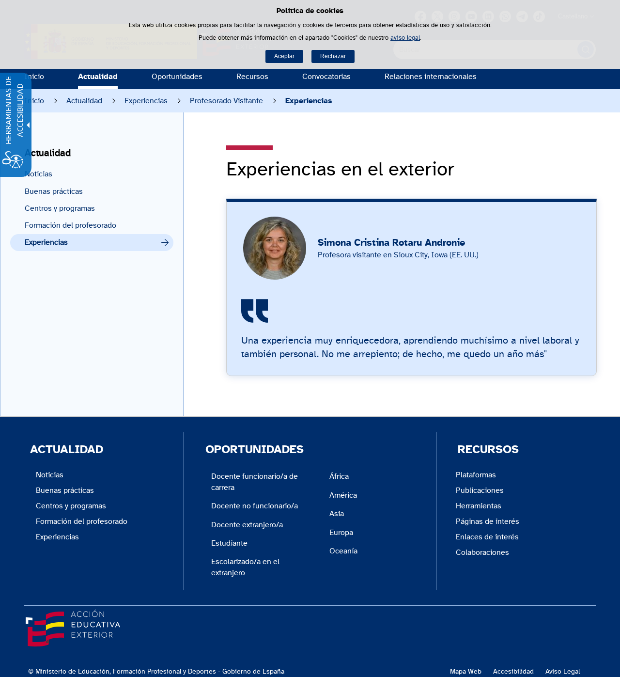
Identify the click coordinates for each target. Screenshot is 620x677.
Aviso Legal (562, 671)
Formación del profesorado (70, 225)
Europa (341, 532)
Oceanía (343, 551)
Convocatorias (326, 76)
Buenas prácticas (54, 191)
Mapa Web (465, 671)
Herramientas (478, 506)
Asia (336, 514)
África (339, 476)
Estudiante (229, 543)
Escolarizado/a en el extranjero (245, 567)
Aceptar (284, 56)
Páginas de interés (487, 521)
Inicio (34, 76)
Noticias (38, 174)
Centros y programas (60, 208)
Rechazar (333, 56)
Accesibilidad (513, 671)
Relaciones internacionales (431, 76)
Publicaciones (480, 490)
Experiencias (146, 101)
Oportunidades (177, 76)
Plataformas (476, 475)
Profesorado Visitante (226, 101)
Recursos (252, 76)
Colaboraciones (482, 552)
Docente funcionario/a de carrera (254, 481)
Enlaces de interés (487, 537)
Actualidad (98, 76)
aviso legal (405, 38)
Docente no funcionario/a (254, 506)
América (343, 495)
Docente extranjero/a (247, 525)
